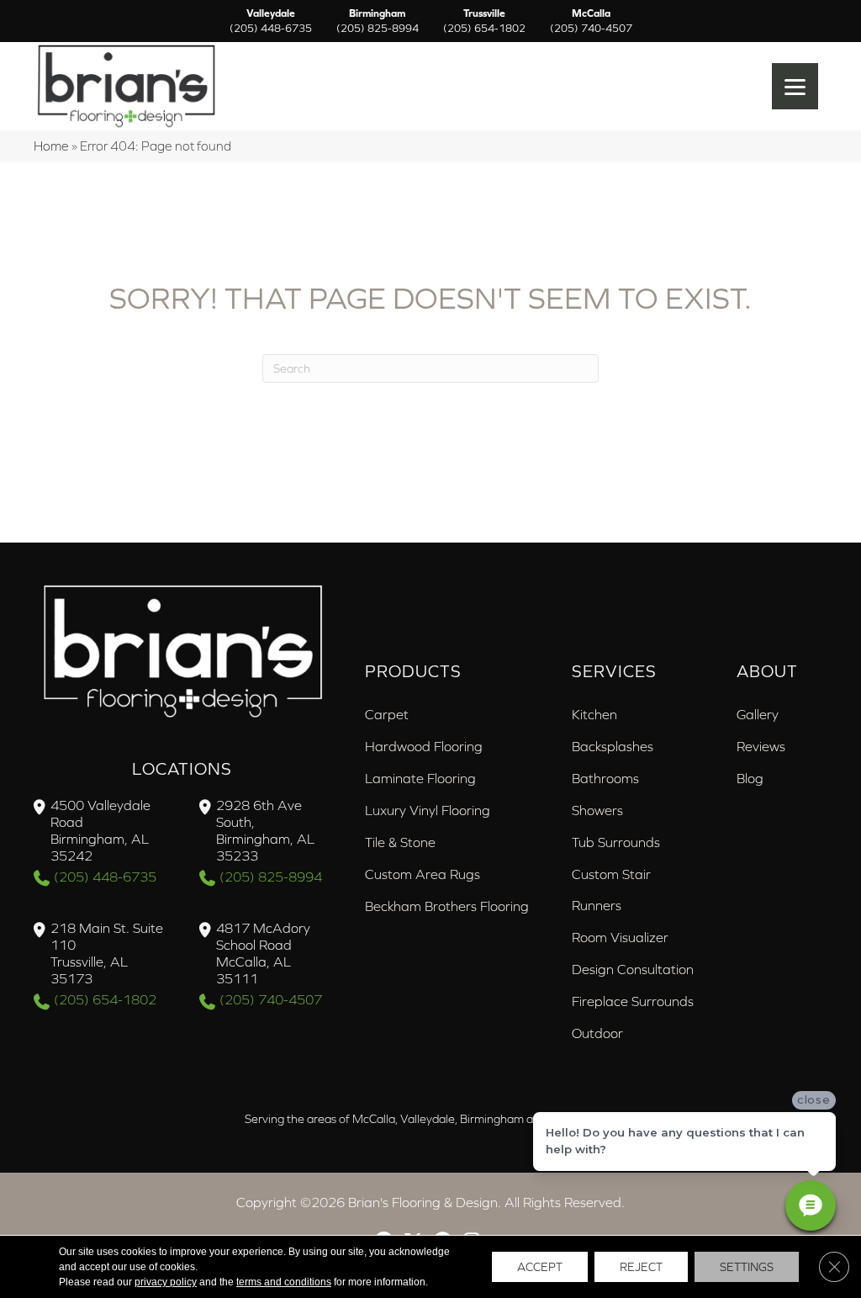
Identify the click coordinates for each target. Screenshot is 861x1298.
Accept (540, 1267)
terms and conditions (283, 1282)
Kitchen (594, 714)
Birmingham (377, 21)
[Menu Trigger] (795, 86)
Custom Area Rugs (422, 874)
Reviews (761, 746)
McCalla (591, 21)
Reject (641, 1267)
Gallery (758, 714)
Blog (750, 778)
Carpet (387, 714)
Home (51, 146)
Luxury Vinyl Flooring (427, 810)
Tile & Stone (400, 842)
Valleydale (271, 21)
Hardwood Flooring (424, 746)
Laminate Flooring (420, 778)
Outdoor (597, 1033)
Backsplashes (612, 746)
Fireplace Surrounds (633, 1001)
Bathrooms (605, 778)
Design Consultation (633, 969)
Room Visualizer (620, 937)
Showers (597, 810)
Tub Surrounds (616, 842)
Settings (747, 1267)
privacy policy (166, 1282)
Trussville (484, 21)
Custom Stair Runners (611, 889)
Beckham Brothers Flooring (447, 906)
